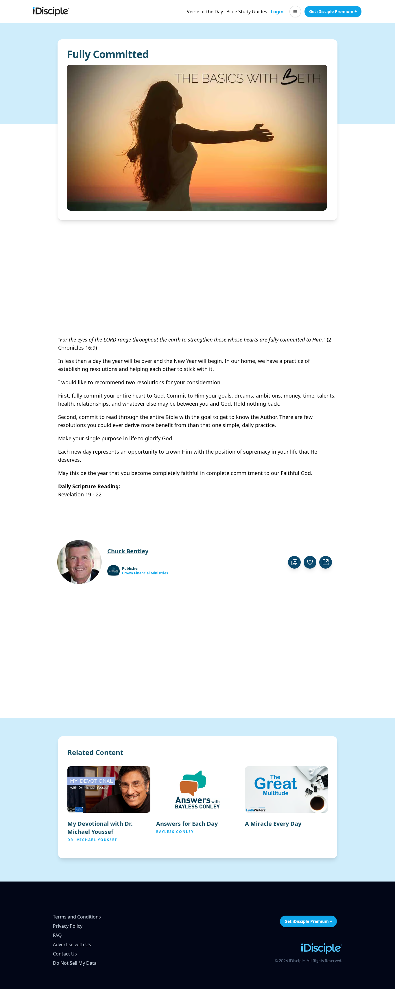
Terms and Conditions (77, 917)
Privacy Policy (67, 926)
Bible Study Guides (246, 11)
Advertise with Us (72, 944)
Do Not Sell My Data (75, 963)
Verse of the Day (205, 11)
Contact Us (65, 954)
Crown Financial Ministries (145, 573)
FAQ (57, 935)
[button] (295, 11)
